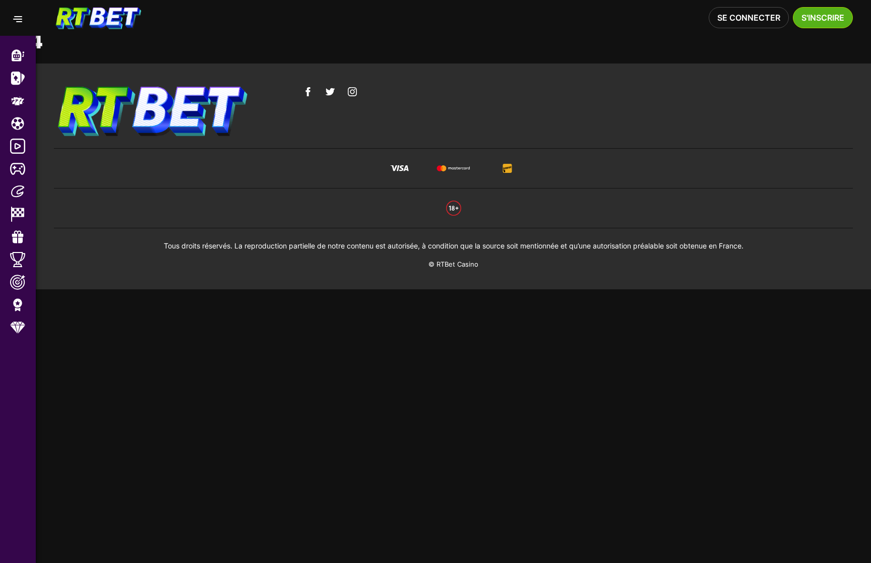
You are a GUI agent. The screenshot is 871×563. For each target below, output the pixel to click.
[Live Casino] (22, 78)
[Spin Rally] (22, 214)
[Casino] (22, 55)
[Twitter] (330, 92)
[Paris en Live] (22, 146)
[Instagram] (352, 92)
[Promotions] (22, 236)
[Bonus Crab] (22, 191)
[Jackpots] (22, 100)
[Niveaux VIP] (22, 327)
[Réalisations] (22, 304)
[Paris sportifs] (22, 123)
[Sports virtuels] (22, 168)
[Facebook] (308, 92)
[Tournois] (22, 259)
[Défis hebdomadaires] (22, 282)
